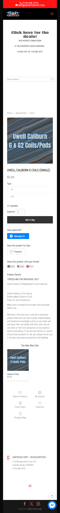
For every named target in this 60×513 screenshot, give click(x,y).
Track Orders (20, 406)
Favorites (40, 406)
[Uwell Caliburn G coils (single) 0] (30, 141)
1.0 (12, 196)
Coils (32, 113)
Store (9, 113)
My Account (40, 396)
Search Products (20, 396)
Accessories (21, 113)
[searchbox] (30, 79)
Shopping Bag (20, 417)
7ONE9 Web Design (34, 509)
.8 (12, 189)
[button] (18, 236)
